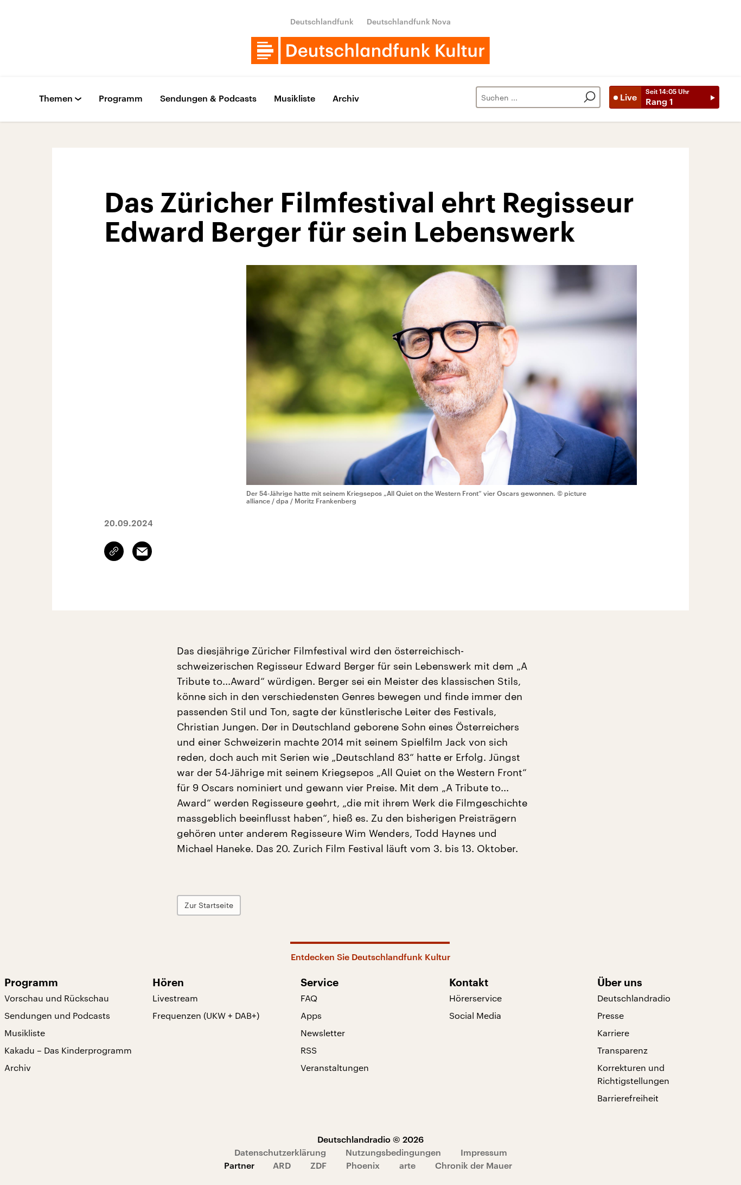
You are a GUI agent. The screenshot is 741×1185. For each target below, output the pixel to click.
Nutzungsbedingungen (393, 1152)
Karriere (613, 1033)
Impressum (484, 1152)
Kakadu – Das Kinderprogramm (68, 1050)
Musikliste (294, 98)
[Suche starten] (589, 97)
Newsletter (323, 1033)
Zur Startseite (208, 905)
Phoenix (363, 1165)
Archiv (346, 98)
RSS (309, 1050)
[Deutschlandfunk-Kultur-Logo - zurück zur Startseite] (370, 50)
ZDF (318, 1165)
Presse (610, 1015)
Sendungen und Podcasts (57, 1015)
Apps (311, 1015)
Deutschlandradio (633, 998)
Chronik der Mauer (473, 1165)
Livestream (175, 998)
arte (407, 1165)
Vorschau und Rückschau (56, 998)
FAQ (309, 998)
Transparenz (622, 1050)
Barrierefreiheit (628, 1098)
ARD (282, 1165)
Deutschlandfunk (322, 21)
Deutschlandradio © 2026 (370, 1139)
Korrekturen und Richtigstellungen (633, 1074)
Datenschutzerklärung (280, 1152)
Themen (56, 98)
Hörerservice (475, 998)
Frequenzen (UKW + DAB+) (205, 1015)
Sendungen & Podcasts (208, 98)
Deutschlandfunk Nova (409, 21)
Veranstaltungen (335, 1067)
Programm (121, 98)
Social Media (475, 1015)
